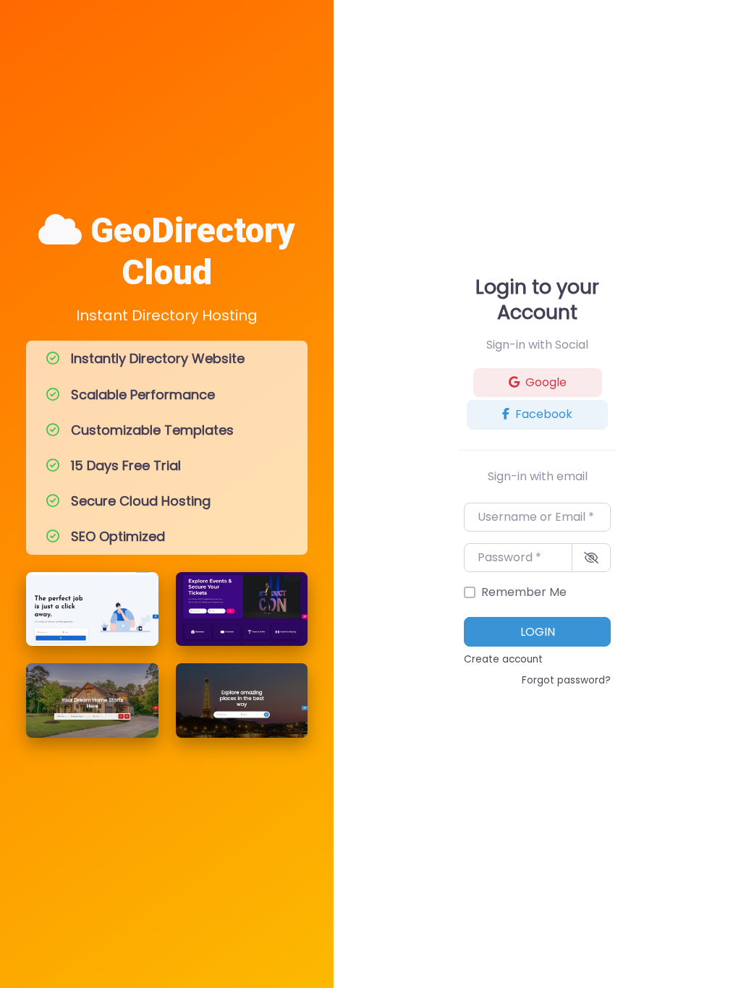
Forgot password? (566, 680)
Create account (503, 659)
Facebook (543, 414)
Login (537, 631)
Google (546, 382)
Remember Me (524, 592)
